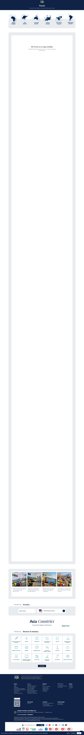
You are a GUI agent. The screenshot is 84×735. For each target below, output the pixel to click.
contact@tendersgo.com (48, 705)
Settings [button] (68, 733)
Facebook (71, 686)
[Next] (64, 611)
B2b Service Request (31, 691)
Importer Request (30, 688)
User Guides (60, 687)
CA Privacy (45, 691)
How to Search (17, 690)
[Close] (82, 733)
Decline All (73, 733)
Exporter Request (30, 689)
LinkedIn (70, 685)
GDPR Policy (45, 690)
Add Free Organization (31, 685)
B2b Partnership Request (32, 690)
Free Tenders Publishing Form (20, 689)
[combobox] (27, 611)
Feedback (29, 684)
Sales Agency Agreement (32, 693)
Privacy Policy (45, 733)
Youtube (71, 687)
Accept (79, 733)
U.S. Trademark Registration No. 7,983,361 (33, 720)
